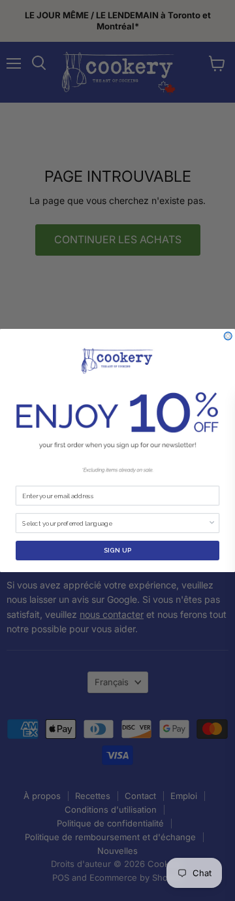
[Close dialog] (228, 336)
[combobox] (115, 523)
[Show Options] (212, 523)
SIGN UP (118, 550)
